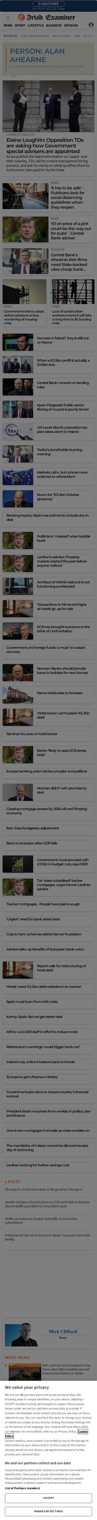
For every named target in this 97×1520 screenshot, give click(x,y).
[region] (48, 1450)
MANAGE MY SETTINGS (48, 1511)
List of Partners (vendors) (22, 1488)
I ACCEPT (48, 1498)
